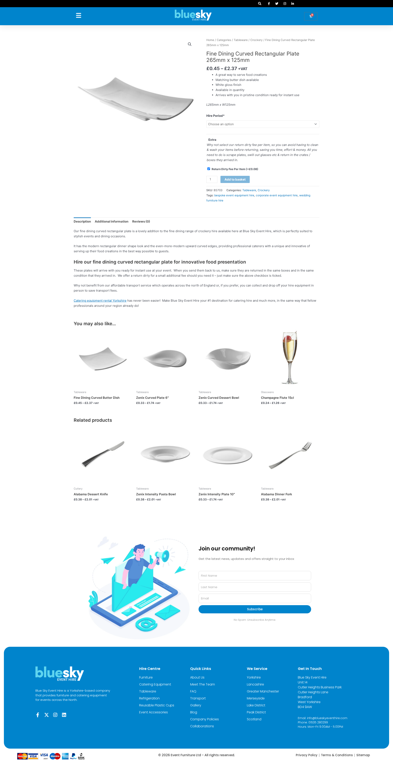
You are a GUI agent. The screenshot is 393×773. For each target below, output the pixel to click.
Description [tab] (82, 221)
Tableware (241, 40)
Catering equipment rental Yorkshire (100, 300)
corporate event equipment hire (277, 195)
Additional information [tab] (111, 221)
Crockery (256, 40)
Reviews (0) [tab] (141, 221)
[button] (259, 3)
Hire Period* (215, 116)
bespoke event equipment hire (234, 195)
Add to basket (235, 179)
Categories (224, 40)
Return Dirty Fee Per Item (235, 169)
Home (210, 40)
